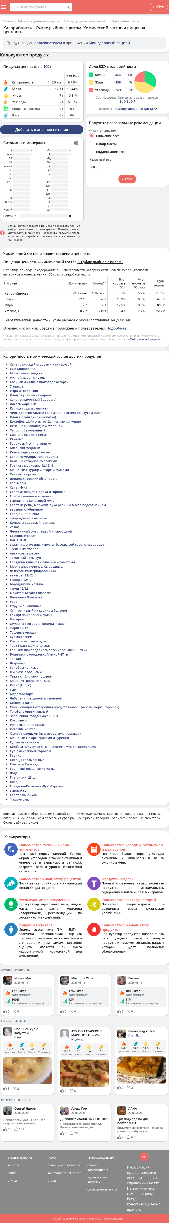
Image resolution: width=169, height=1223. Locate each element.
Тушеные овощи (23, 632)
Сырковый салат (23, 536)
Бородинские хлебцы (27, 584)
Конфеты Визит (22, 703)
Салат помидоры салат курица (34, 457)
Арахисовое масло (24, 553)
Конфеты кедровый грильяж (32, 522)
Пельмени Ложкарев (26, 597)
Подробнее (116, 328)
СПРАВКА (92, 1165)
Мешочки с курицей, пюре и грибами (39, 470)
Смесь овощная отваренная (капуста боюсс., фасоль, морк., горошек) (64, 707)
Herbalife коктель (23, 729)
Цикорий (17, 619)
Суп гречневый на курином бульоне (38, 610)
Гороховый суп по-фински (30, 443)
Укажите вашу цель (103, 131)
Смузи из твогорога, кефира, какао (37, 623)
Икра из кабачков (24, 391)
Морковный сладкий (26, 373)
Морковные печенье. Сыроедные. (36, 566)
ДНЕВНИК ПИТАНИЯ (20, 1157)
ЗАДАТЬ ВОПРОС (97, 1177)
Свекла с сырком (23, 474)
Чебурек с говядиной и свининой (36, 698)
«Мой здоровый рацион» (144, 339)
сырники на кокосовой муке (32, 500)
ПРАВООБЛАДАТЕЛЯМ (100, 1157)
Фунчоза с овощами (26, 672)
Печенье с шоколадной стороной (36, 426)
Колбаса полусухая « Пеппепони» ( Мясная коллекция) (53, 747)
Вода (14, 773)
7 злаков (16, 386)
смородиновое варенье (28, 518)
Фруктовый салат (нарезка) (31, 593)
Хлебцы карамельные (27, 760)
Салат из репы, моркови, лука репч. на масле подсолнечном (58, 505)
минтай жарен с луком (28, 377)
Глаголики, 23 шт (23, 777)
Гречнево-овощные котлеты (32, 768)
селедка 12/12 (20, 580)
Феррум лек (19, 799)
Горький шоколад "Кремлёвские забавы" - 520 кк (48, 650)
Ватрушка (17, 663)
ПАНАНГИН (19, 540)
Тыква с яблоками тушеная (31, 676)
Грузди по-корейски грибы (31, 615)
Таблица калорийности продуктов (39, 21)
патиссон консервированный (33, 571)
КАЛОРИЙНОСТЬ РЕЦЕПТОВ (64, 1173)
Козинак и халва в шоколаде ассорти (39, 382)
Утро (13, 602)
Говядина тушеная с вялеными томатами (42, 562)
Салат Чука (18, 487)
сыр (13, 689)
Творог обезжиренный (27, 430)
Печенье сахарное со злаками (33, 461)
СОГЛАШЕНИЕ (96, 1189)
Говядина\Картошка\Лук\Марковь (36, 786)
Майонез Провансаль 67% (30, 681)
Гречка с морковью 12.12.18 (32, 465)
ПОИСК (52, 1157)
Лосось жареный (23, 404)
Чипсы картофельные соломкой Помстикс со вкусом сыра (55, 413)
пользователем (48, 42)
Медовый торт (21, 694)
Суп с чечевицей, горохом (30, 751)
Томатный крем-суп (25, 558)
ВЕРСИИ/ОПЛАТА (97, 1169)
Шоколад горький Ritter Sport (33, 479)
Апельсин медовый (25, 448)
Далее (127, 179)
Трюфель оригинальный (29, 711)
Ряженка (16, 439)
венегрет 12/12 (21, 575)
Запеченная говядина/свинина (34, 716)
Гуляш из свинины (24, 742)
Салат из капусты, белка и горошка (37, 492)
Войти (158, 7)
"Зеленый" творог (24, 549)
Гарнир (15, 755)
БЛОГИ (12, 1173)
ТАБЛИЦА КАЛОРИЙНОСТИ (64, 1165)
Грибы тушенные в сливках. (32, 496)
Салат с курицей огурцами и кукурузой (41, 364)
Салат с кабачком (24, 795)
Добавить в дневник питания (41, 129)
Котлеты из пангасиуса (28, 641)
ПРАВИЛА (111, 1189)
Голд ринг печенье (25, 514)
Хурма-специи (21, 637)
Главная (8, 21)
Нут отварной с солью (27, 725)
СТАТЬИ (12, 1180)
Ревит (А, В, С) (20, 685)
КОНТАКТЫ (94, 1181)
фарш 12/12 (19, 628)
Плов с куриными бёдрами (31, 395)
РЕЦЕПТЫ (13, 1165)
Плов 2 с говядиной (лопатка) (33, 417)
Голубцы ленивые (24, 667)
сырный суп (19, 790)
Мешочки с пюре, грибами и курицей (39, 738)
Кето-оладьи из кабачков (30, 452)
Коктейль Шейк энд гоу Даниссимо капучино (45, 421)
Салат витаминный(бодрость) (33, 399)
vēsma (15, 527)
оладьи (15, 782)
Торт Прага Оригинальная (30, 645)
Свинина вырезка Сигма (29, 435)
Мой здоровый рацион (109, 42)
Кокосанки (18, 720)
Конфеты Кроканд (24, 764)
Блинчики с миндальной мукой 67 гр (39, 654)
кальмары (18, 483)
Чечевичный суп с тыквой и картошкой (41, 531)
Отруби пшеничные (25, 606)
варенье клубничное (26, 509)
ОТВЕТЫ (52, 1180)
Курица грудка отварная (29, 408)
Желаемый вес (100, 159)
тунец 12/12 (19, 588)
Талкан (15, 659)
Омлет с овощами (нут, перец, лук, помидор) (45, 733)
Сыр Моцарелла (22, 369)
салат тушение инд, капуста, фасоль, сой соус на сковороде (57, 544)
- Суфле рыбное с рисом (124, 21)
